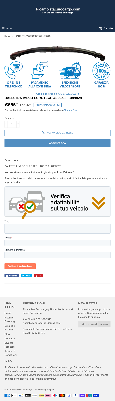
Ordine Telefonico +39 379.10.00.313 (57, 93)
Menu (9, 28)
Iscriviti (104, 324)
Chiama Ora (70, 110)
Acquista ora (57, 143)
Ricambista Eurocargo (22, 389)
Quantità (9, 118)
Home (7, 36)
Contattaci (10, 338)
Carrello (108, 28)
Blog (7, 334)
